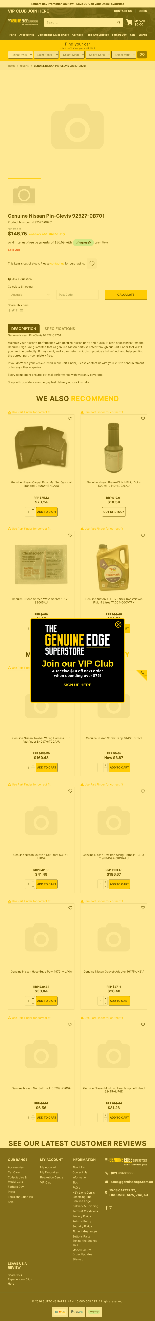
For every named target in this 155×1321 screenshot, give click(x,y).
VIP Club (45, 1182)
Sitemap (77, 1259)
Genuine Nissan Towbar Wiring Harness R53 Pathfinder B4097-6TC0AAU (41, 739)
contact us (123, 11)
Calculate (125, 294)
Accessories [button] (26, 34)
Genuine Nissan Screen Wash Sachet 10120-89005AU (41, 600)
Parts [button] (12, 34)
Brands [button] (143, 34)
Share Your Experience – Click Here (20, 1279)
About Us (78, 1167)
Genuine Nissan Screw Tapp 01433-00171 (114, 738)
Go (142, 54)
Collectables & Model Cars (17, 1179)
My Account (48, 1167)
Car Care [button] (77, 34)
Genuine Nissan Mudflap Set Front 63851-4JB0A (41, 856)
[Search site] (119, 22)
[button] (92, 263)
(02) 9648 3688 (122, 1173)
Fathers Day (16, 1186)
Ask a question (22, 279)
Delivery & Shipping (85, 1206)
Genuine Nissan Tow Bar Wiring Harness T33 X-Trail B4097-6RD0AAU (114, 856)
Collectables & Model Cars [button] (53, 34)
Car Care (14, 1172)
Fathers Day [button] (119, 34)
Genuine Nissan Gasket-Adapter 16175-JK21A (114, 971)
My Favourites (49, 1172)
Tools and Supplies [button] (97, 34)
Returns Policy (81, 1221)
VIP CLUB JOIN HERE (29, 11)
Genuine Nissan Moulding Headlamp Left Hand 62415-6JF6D (114, 1089)
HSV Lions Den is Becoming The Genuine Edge (83, 1197)
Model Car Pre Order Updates (82, 1252)
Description (23, 329)
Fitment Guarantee (84, 1231)
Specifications (60, 329)
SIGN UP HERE (77, 685)
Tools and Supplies (20, 1196)
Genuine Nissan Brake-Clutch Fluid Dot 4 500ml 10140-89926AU (114, 484)
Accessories (16, 1167)
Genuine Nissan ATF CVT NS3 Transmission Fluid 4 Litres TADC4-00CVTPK (113, 600)
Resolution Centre (51, 1177)
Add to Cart (46, 511)
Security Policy (82, 1226)
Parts (11, 1191)
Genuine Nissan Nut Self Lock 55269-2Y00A (41, 1088)
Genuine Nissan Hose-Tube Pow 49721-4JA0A (41, 971)
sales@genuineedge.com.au (132, 1182)
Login (143, 11)
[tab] (24, 328)
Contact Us (79, 1172)
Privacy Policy (81, 1216)
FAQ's (76, 1187)
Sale (132, 34)
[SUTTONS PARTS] (23, 22)
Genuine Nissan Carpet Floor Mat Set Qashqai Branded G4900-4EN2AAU (41, 484)
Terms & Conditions (85, 1211)
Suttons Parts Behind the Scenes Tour (84, 1241)
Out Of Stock (114, 511)
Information (79, 1177)
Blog (75, 1182)
